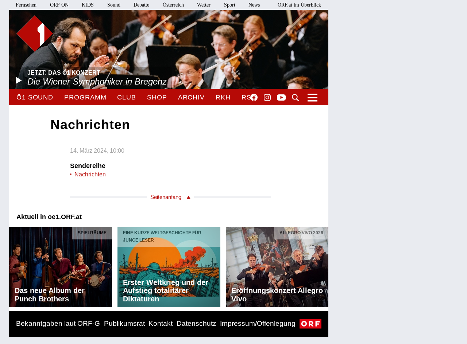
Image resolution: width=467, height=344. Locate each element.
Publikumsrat (124, 323)
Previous (15, 265)
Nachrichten (90, 174)
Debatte (141, 5)
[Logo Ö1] (34, 33)
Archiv (191, 97)
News (254, 5)
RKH (223, 97)
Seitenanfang (165, 197)
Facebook (254, 97)
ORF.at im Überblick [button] (299, 5)
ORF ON (59, 5)
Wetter (204, 5)
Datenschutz (196, 323)
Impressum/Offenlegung (258, 323)
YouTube (281, 98)
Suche (295, 97)
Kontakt (160, 323)
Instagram (267, 97)
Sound (113, 5)
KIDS (88, 5)
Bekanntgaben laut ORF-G (58, 323)
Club (126, 97)
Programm (85, 97)
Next (322, 265)
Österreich (173, 5)
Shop (157, 97)
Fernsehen (26, 5)
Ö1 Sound (34, 97)
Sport (229, 5)
